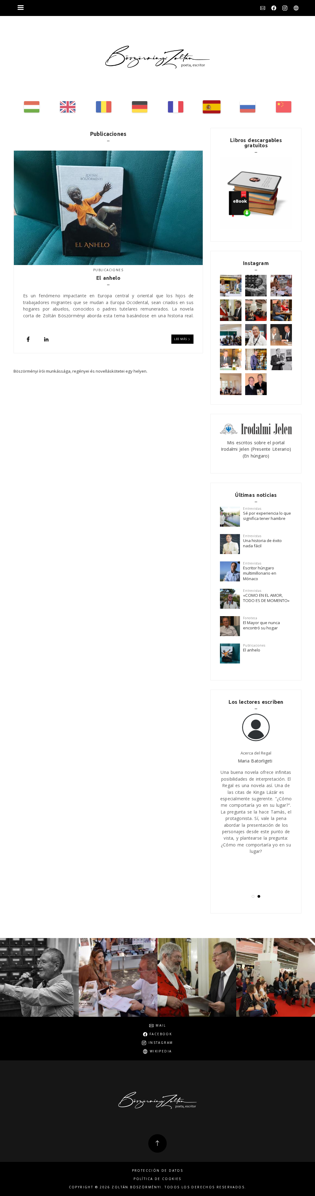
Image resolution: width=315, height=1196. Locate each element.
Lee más (181, 339)
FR (175, 107)
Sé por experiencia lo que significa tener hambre (267, 515)
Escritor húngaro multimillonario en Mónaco (259, 573)
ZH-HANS (283, 107)
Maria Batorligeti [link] (255, 761)
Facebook (273, 8)
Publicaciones (108, 270)
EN (67, 107)
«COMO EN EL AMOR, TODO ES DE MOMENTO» (266, 597)
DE (139, 107)
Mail (262, 8)
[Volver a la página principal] (157, 57)
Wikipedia (295, 8)
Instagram (284, 8)
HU (31, 107)
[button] (253, 896)
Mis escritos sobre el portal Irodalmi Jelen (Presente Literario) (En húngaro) (256, 449)
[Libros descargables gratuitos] (256, 193)
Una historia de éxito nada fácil (262, 543)
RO (103, 107)
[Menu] (20, 8)
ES (212, 106)
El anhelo (251, 650)
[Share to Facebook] (28, 339)
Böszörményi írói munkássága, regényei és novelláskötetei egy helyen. (80, 371)
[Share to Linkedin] (46, 339)
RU (247, 107)
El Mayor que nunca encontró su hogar (261, 625)
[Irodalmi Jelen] (256, 428)
